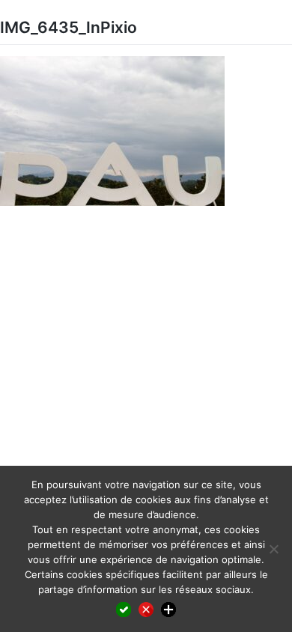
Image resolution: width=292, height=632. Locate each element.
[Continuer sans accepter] (146, 609)
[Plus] (168, 609)
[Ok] (123, 609)
